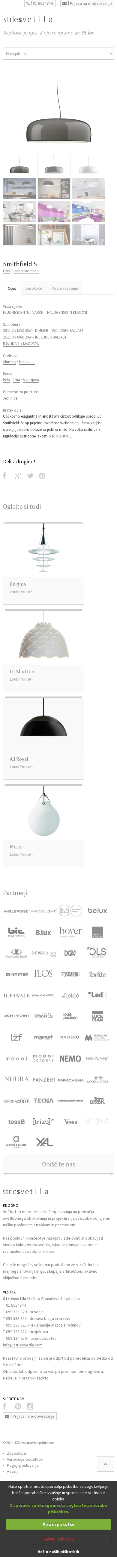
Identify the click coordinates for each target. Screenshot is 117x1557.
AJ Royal (19, 759)
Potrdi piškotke (58, 1524)
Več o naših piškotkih (58, 1551)
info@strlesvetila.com (23, 1345)
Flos (6, 270)
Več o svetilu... (60, 436)
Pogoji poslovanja (23, 1465)
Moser (16, 846)
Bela (6, 379)
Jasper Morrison (26, 270)
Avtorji (13, 1471)
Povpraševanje (65, 288)
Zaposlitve (16, 1453)
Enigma (18, 584)
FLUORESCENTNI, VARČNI (23, 312)
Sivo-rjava (31, 379)
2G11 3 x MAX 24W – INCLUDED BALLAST (35, 337)
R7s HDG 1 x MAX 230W (21, 343)
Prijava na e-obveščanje (91, 3)
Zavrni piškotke (58, 1539)
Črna (16, 379)
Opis (12, 288)
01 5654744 (43, 3)
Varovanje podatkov (25, 1459)
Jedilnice (10, 398)
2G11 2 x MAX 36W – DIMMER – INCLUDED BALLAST (43, 330)
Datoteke (34, 288)
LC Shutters (22, 671)
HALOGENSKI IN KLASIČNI (67, 312)
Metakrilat (27, 361)
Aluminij (9, 361)
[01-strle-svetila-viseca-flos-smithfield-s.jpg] (58, 114)
